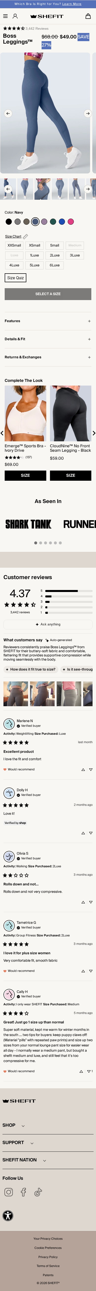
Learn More (72, 4)
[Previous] (8, 113)
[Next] (88, 113)
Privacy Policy (48, 1257)
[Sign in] (15, 16)
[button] (5, 16)
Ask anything (50, 624)
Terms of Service (48, 1266)
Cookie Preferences (48, 1248)
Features (12, 321)
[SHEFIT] (47, 16)
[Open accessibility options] (7, 1215)
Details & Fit (15, 339)
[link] (25, 28)
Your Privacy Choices (48, 1239)
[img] (59, 640)
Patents (48, 1275)
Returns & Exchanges (23, 357)
